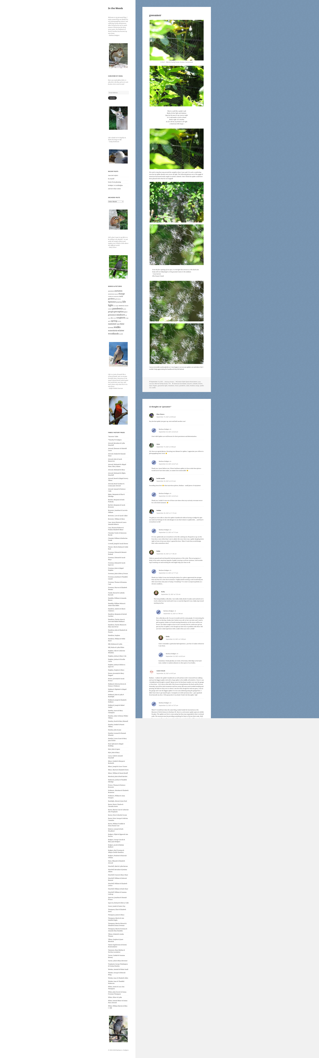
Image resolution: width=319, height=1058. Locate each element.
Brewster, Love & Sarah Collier (118, 516)
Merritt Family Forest (161, 384)
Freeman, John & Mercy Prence (118, 573)
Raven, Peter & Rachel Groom (117, 815)
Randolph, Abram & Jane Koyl (117, 801)
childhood (110, 296)
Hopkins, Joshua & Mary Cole (117, 656)
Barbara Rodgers (170, 381)
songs (127, 318)
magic (117, 305)
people (111, 312)
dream (200, 384)
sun (118, 324)
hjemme (112, 301)
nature (110, 309)
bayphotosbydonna (163, 848)
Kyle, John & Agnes (114, 749)
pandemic (117, 308)
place (125, 312)
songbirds (120, 317)
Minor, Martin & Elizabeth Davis (118, 770)
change (121, 293)
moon (177, 386)
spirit (109, 321)
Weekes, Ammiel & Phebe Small (118, 969)
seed (187, 386)
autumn (118, 290)
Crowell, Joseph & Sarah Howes (118, 544)
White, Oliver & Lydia (115, 997)
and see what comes (114, 189)
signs (109, 318)
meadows (171, 386)
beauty (116, 294)
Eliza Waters (160, 414)
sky (112, 318)
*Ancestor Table (113, 436)
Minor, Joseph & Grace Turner (117, 766)
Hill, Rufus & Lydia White (116, 647)
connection (116, 296)
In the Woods (115, 8)
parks (124, 309)
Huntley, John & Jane (114, 730)
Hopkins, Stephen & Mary (116, 670)
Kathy (158, 551)
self (126, 315)
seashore (120, 314)
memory (121, 306)
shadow (192, 386)
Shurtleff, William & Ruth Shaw (118, 889)
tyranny (111, 327)
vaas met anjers (113, 175)
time (122, 323)
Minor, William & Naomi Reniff (118, 773)
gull (116, 299)
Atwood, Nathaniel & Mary (116, 470)
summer (112, 323)
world (121, 334)
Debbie (159, 510)
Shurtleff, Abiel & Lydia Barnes (118, 866)
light (110, 305)
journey (119, 302)
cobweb (195, 384)
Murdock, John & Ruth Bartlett (117, 776)
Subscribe (112, 98)
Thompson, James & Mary (116, 915)
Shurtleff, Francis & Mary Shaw (118, 875)
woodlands (113, 333)
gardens (111, 299)
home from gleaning (114, 182)
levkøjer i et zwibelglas (115, 185)
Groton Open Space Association (187, 382)
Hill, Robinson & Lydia (115, 644)
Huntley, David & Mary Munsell (118, 721)
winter (121, 330)
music (126, 305)
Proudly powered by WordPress (159, 930)
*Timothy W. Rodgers (115, 440)
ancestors (111, 291)
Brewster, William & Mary (116, 519)
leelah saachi (161, 478)
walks (117, 327)
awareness (111, 294)
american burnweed (180, 384)
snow (114, 318)
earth (121, 296)
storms (119, 321)
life (124, 301)
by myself (111, 179)
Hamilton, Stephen (114, 635)
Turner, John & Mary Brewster (118, 961)
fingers (155, 386)
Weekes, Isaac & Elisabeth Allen (118, 978)
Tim (169, 384)
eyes (150, 386)
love (114, 305)
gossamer (161, 386)
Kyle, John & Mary (114, 752)
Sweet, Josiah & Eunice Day (116, 906)
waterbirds (112, 330)
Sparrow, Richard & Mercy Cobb (118, 903)
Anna (158, 444)
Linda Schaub (161, 671)
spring (114, 320)
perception (119, 311)
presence (112, 314)
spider (202, 386)
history (119, 299)
